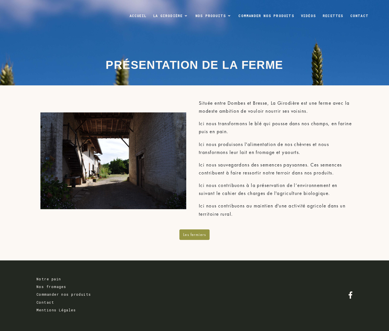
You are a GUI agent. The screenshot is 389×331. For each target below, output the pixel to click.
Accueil (138, 15)
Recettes (333, 15)
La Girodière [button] (168, 15)
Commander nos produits (266, 15)
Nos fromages (51, 286)
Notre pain (48, 279)
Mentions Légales (56, 310)
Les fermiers (194, 234)
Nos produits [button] (210, 15)
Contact (359, 15)
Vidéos (308, 15)
